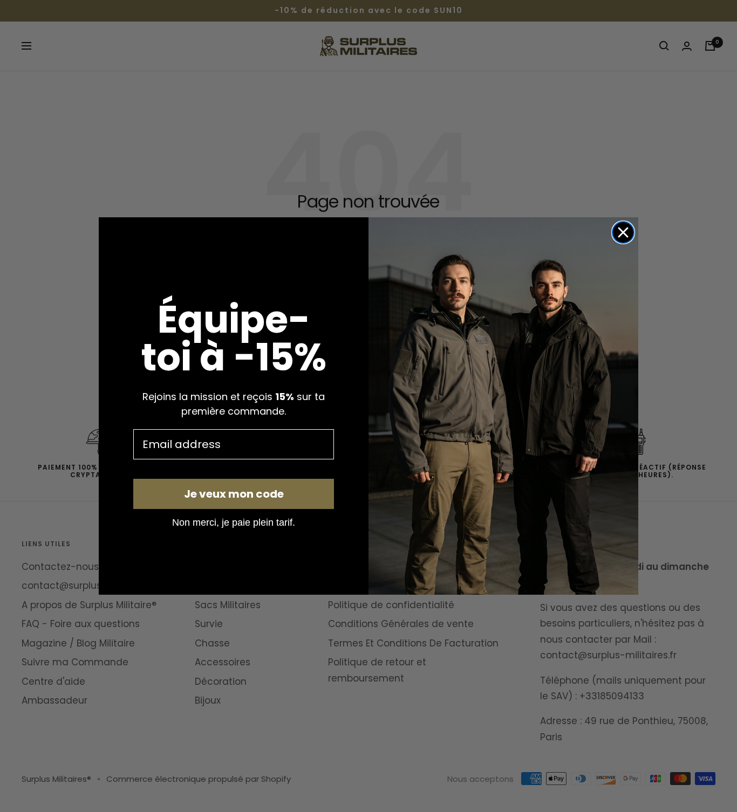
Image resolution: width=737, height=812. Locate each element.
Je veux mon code (234, 493)
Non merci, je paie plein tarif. (233, 522)
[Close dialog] (623, 232)
